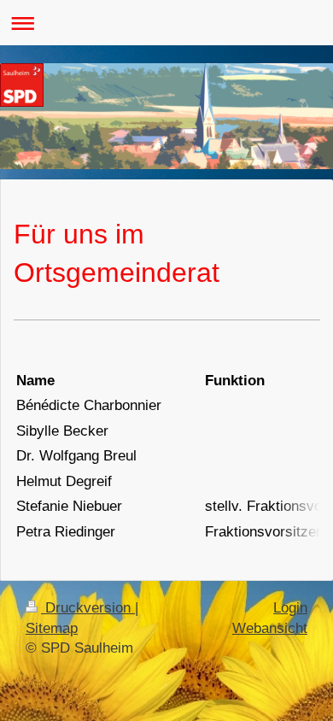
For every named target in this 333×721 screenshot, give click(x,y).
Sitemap (52, 628)
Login (290, 608)
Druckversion (88, 608)
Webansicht (269, 628)
